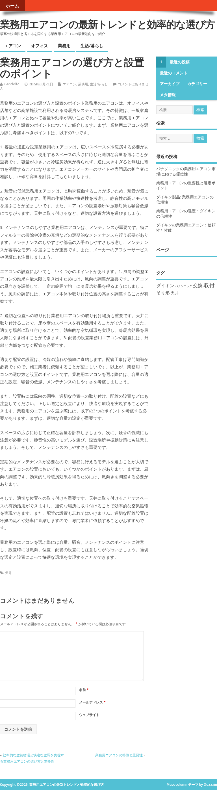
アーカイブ (170, 83)
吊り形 (163, 292)
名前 (84, 689)
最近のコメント (174, 72)
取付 (209, 285)
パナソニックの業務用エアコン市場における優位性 (186, 171)
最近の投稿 (180, 61)
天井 (8, 572)
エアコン (12, 45)
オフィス (39, 45)
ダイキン (165, 285)
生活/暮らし (92, 45)
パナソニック (183, 286)
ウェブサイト (89, 714)
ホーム (12, 6)
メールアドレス (92, 702)
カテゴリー (197, 83)
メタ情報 (168, 94)
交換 (198, 285)
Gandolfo (11, 84)
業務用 (64, 45)
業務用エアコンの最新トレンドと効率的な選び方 (107, 24)
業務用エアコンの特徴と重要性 (119, 755)
